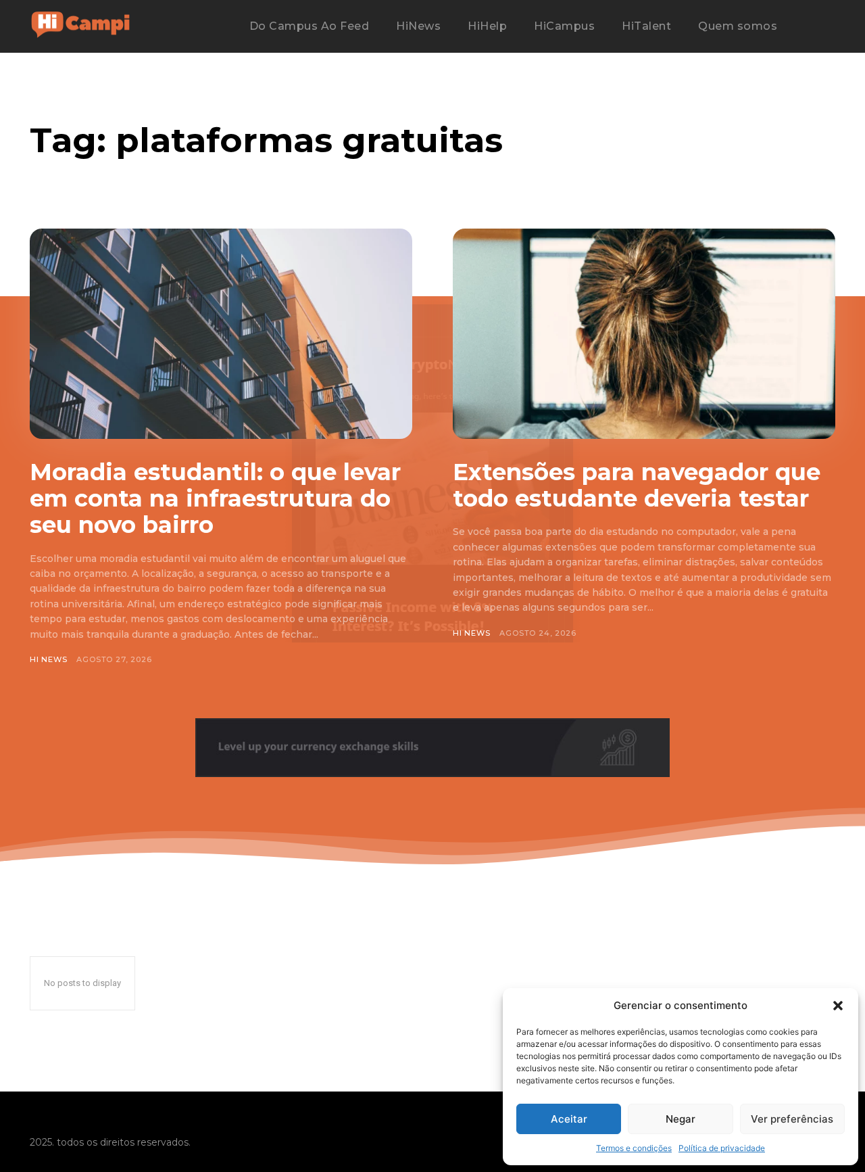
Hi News (49, 659)
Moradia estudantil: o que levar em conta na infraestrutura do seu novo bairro (215, 498)
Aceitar (569, 1118)
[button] (838, 1005)
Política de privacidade (721, 1148)
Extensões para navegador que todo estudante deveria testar (636, 485)
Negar (680, 1118)
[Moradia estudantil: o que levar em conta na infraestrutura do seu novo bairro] (221, 334)
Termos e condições (634, 1148)
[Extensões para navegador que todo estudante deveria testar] (644, 334)
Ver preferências (792, 1118)
